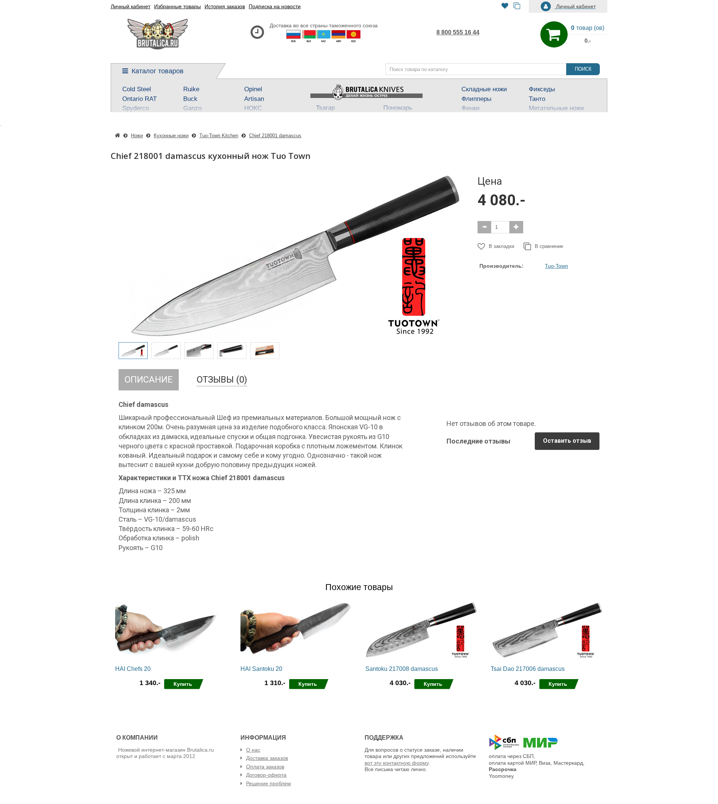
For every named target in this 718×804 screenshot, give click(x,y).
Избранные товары (177, 6)
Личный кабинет (130, 6)
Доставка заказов (267, 758)
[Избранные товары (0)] (504, 6)
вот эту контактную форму (397, 763)
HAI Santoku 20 (261, 669)
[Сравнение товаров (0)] (516, 6)
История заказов (225, 6)
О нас (253, 750)
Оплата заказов (265, 767)
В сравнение (549, 246)
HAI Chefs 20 (133, 669)
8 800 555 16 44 (457, 32)
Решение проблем (268, 783)
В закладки (501, 246)
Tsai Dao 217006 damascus (528, 669)
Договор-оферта (266, 775)
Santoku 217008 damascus (401, 669)
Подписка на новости (275, 6)
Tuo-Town (556, 266)
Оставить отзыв (567, 440)
